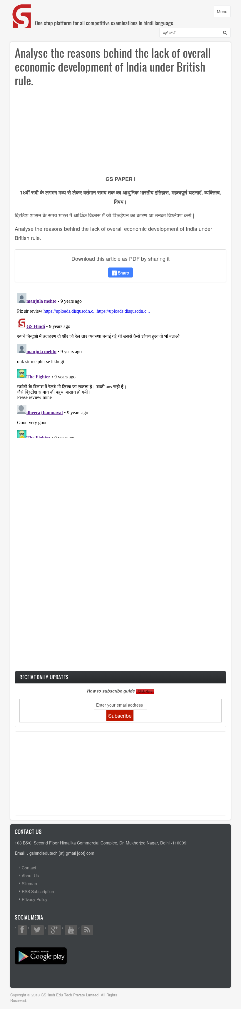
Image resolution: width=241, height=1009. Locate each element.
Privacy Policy (34, 899)
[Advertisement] (120, 133)
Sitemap (29, 883)
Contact (29, 868)
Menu (224, 12)
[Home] (22, 10)
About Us (30, 875)
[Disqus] (120, 364)
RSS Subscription (38, 891)
